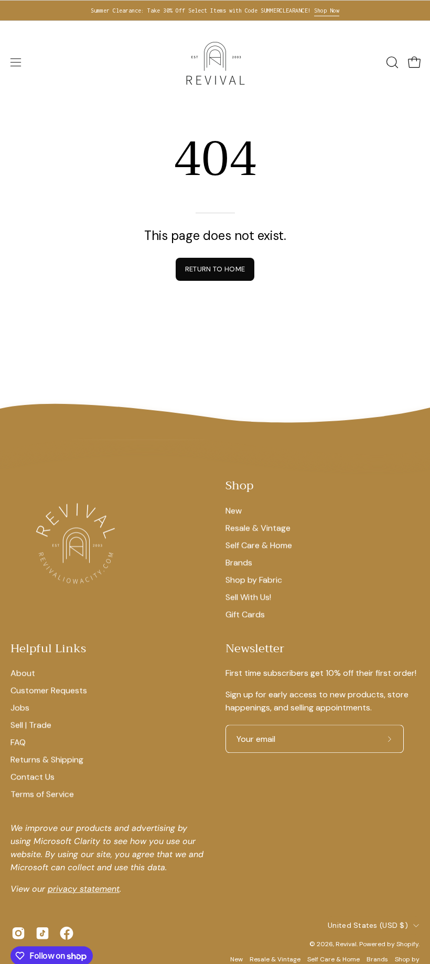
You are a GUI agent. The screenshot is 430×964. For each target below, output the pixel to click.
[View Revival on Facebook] (66, 933)
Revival (346, 944)
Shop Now (326, 10)
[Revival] (215, 62)
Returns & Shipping (46, 759)
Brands (238, 562)
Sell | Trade (30, 724)
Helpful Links (48, 649)
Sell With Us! (248, 596)
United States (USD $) (368, 925)
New (233, 510)
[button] (391, 62)
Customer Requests (48, 690)
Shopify (407, 944)
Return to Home (215, 269)
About (22, 672)
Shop (239, 486)
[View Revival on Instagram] (18, 933)
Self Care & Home (258, 545)
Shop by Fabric (253, 579)
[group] (215, 10)
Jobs (19, 707)
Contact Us (32, 776)
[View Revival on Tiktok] (42, 933)
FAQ (18, 742)
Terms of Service (42, 793)
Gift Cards (245, 614)
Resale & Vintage (258, 527)
